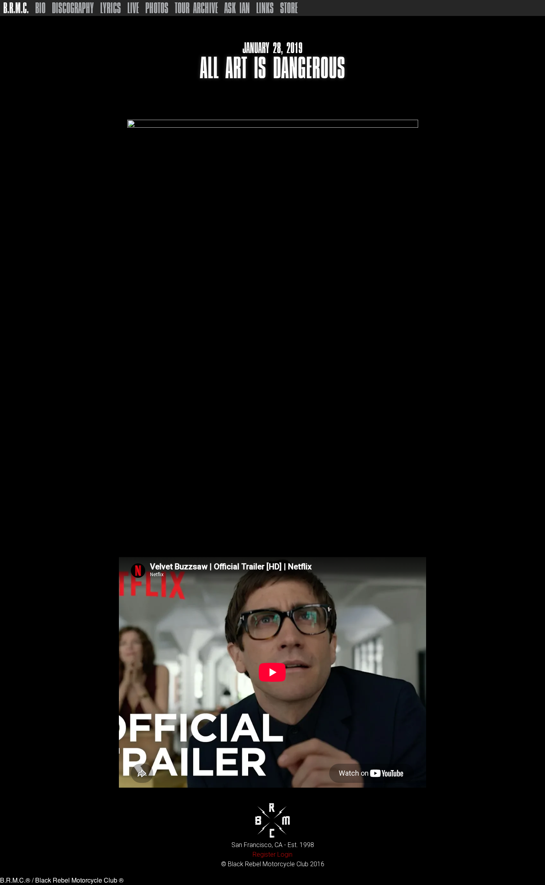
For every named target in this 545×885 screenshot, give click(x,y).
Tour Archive (196, 8)
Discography (73, 8)
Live (133, 8)
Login (284, 854)
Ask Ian (237, 8)
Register (264, 854)
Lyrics (110, 8)
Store (289, 8)
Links (265, 8)
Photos (156, 8)
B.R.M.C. (16, 8)
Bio (40, 8)
